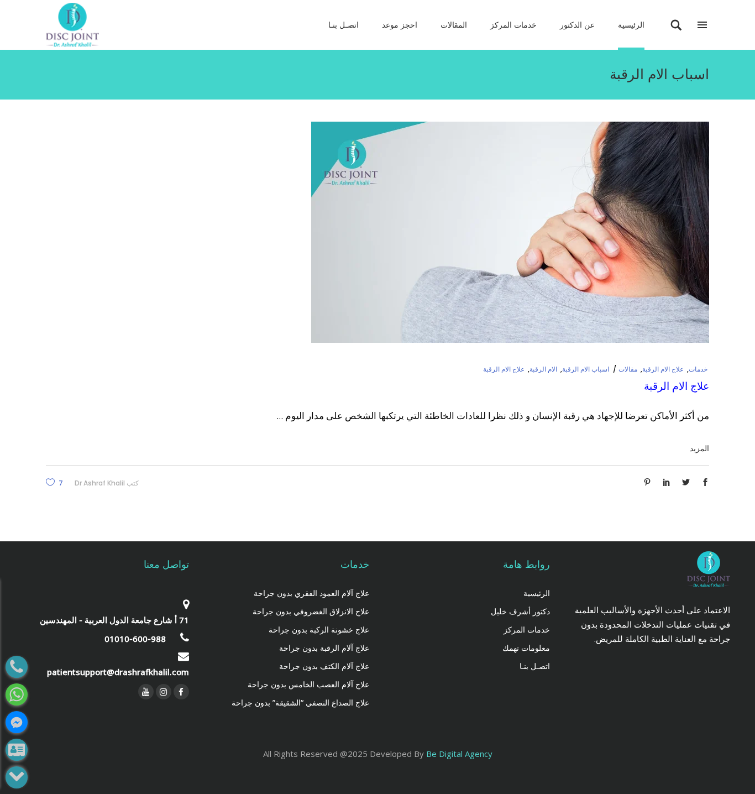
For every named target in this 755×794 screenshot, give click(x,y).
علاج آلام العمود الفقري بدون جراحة (311, 593)
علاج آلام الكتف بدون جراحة (324, 666)
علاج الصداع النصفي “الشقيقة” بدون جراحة (300, 702)
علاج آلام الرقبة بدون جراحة (324, 647)
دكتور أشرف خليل (520, 611)
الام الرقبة (543, 369)
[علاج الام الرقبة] (510, 232)
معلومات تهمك (526, 647)
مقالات (627, 369)
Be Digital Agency (459, 753)
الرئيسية (536, 593)
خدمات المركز (527, 629)
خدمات (698, 369)
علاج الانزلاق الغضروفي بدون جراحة (311, 611)
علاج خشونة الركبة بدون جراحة (319, 629)
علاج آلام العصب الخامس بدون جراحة (308, 684)
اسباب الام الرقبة (585, 369)
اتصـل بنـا (535, 666)
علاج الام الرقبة (663, 369)
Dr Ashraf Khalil (100, 483)
